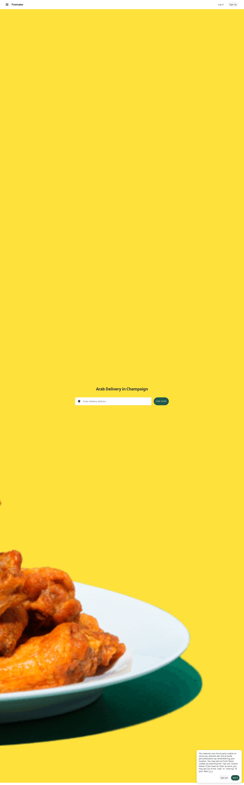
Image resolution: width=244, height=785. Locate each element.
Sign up (233, 4)
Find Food (161, 401)
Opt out (224, 777)
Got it (235, 777)
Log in (221, 4)
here (210, 771)
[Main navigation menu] (7, 4)
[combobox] (115, 401)
